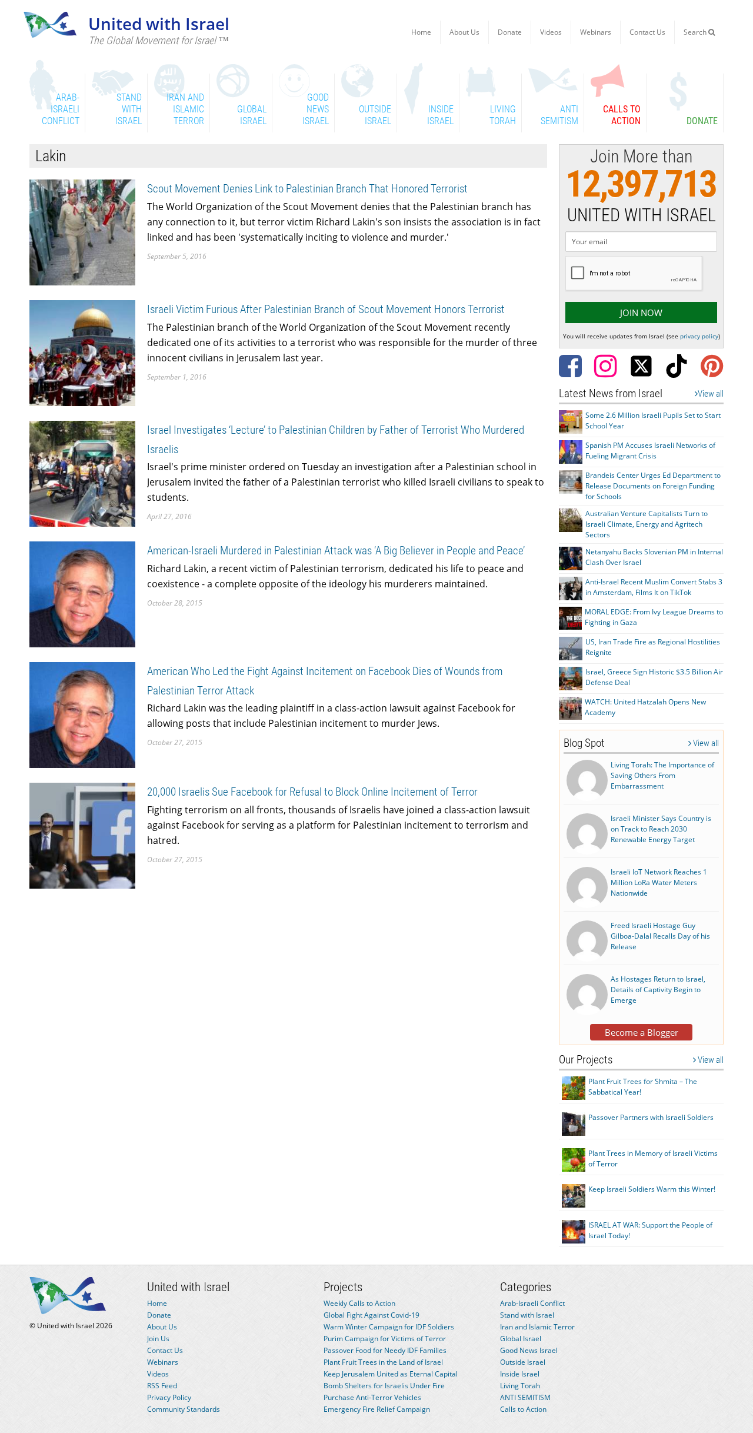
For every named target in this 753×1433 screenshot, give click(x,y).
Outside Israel (522, 1362)
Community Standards (183, 1409)
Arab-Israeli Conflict (532, 1303)
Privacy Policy (169, 1397)
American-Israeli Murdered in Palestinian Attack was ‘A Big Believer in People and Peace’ (336, 550)
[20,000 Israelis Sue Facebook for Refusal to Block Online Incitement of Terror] (82, 835)
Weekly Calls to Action (359, 1303)
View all (711, 393)
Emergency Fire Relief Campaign (377, 1409)
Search (696, 32)
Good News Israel (529, 1350)
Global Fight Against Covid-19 (371, 1315)
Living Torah (520, 1386)
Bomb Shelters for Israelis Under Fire (384, 1386)
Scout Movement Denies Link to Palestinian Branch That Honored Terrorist (307, 188)
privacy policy (699, 336)
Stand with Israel (527, 1315)
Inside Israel (519, 1374)
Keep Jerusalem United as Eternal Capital (391, 1374)
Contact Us (647, 32)
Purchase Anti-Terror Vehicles (372, 1397)
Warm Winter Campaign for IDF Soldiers (389, 1327)
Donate (510, 32)
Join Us (158, 1339)
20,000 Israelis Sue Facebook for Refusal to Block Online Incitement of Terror (312, 792)
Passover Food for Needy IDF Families (385, 1350)
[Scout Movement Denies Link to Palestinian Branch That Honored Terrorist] (82, 232)
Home (421, 32)
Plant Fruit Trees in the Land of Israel (383, 1362)
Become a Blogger (641, 1032)
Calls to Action (523, 1409)
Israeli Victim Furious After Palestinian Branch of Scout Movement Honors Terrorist (326, 309)
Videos (551, 32)
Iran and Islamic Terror (537, 1327)
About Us (464, 32)
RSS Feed (162, 1386)
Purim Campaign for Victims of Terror (385, 1339)
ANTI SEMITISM (525, 1397)
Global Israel (520, 1339)
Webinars (595, 32)
